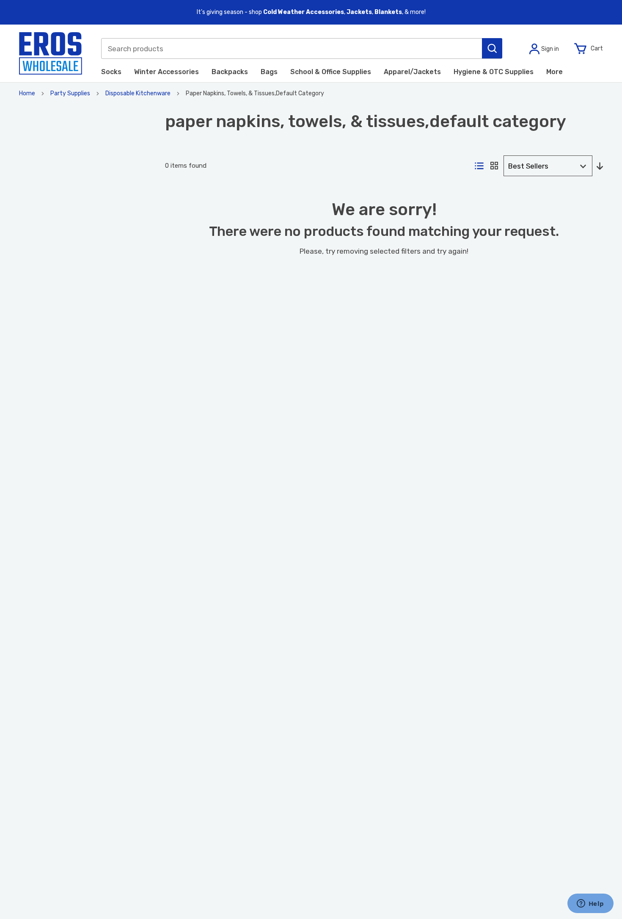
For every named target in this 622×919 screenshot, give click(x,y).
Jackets (359, 12)
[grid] (494, 166)
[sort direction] (600, 166)
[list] (479, 166)
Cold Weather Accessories (303, 12)
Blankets (388, 12)
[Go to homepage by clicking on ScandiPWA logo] (50, 53)
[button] (492, 48)
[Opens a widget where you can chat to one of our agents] (590, 904)
